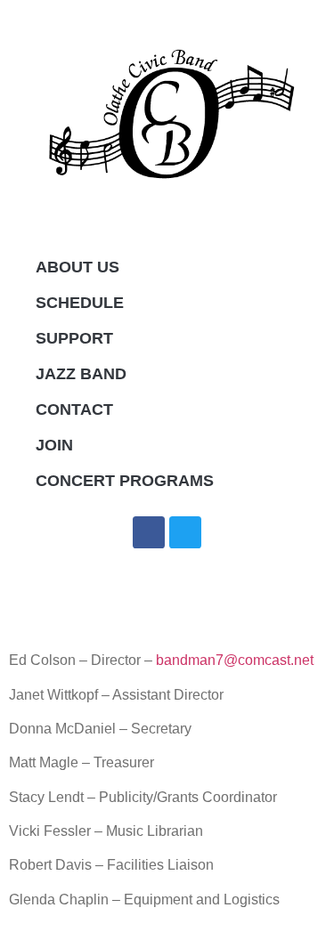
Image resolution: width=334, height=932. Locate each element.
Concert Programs (125, 481)
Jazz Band (81, 374)
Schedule (80, 303)
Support (74, 338)
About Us (77, 267)
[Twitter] (185, 532)
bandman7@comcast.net (235, 660)
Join (54, 445)
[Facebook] (149, 532)
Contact (74, 409)
